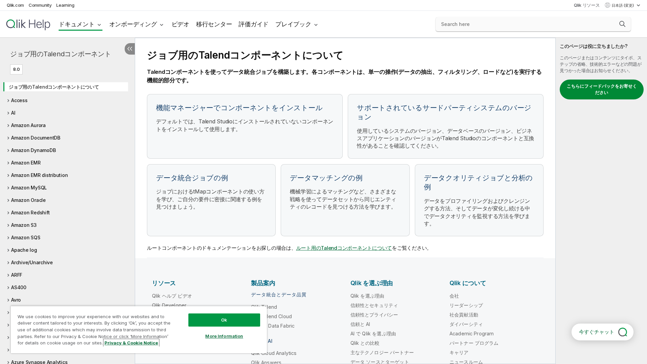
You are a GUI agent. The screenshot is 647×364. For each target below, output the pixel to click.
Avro (16, 300)
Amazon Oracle (28, 200)
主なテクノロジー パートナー (382, 352)
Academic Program (472, 333)
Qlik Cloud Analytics (274, 353)
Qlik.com (15, 5)
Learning (65, 5)
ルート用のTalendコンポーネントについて (344, 248)
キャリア (459, 352)
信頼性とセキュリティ (374, 305)
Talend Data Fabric (273, 326)
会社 (454, 296)
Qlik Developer (169, 305)
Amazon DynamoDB (33, 150)
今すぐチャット (596, 332)
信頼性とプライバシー (374, 314)
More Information (224, 336)
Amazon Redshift (30, 212)
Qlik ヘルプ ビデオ (172, 296)
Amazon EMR (26, 162)
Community (40, 5)
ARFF (16, 275)
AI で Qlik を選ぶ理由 (373, 333)
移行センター (214, 24)
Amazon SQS (25, 237)
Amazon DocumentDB (35, 138)
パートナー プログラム (474, 343)
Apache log (24, 250)
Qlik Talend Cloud (271, 316)
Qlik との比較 (364, 343)
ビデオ (180, 24)
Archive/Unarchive (32, 262)
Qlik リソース (587, 5)
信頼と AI (360, 324)
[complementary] (601, 201)
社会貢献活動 (464, 314)
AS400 (18, 287)
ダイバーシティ (466, 324)
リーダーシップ (466, 305)
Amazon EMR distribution (39, 175)
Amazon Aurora (28, 125)
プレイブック (293, 24)
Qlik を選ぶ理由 (367, 296)
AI (13, 113)
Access (19, 100)
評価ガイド (254, 24)
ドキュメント (77, 24)
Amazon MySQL (29, 187)
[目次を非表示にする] (130, 49)
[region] (139, 329)
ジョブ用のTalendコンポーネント (60, 54)
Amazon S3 (24, 225)
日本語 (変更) (623, 5)
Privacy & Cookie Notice (131, 342)
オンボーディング (133, 24)
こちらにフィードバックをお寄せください (602, 89)
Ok (224, 320)
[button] (622, 24)
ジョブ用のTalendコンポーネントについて (54, 87)
